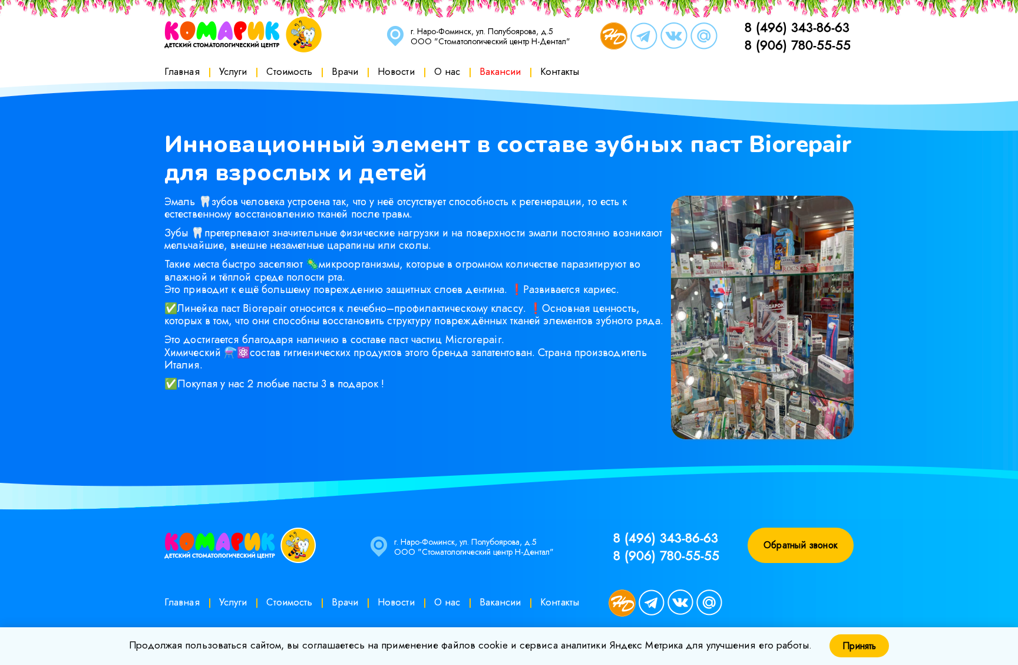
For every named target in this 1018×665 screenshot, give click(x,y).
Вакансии (500, 71)
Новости (396, 71)
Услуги (233, 71)
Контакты (559, 71)
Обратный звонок (801, 545)
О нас (447, 71)
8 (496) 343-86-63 (797, 27)
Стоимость (289, 71)
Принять (859, 646)
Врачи (345, 71)
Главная (182, 71)
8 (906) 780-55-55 (798, 45)
